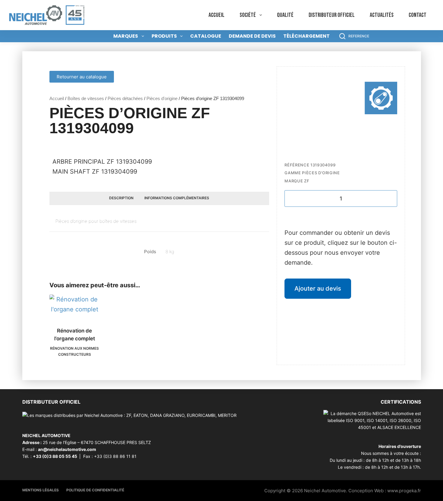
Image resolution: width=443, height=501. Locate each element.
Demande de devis (252, 36)
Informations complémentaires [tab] (176, 198)
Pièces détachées (125, 98)
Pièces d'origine (162, 98)
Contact (417, 15)
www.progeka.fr (404, 490)
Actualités (382, 15)
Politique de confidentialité (95, 490)
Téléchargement (306, 36)
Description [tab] (121, 198)
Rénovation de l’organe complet (74, 335)
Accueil (217, 15)
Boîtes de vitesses (86, 98)
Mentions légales (40, 490)
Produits (164, 36)
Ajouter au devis (317, 288)
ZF (306, 180)
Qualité (285, 15)
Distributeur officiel (332, 15)
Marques (125, 36)
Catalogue (205, 36)
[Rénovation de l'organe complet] (74, 307)
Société (248, 15)
